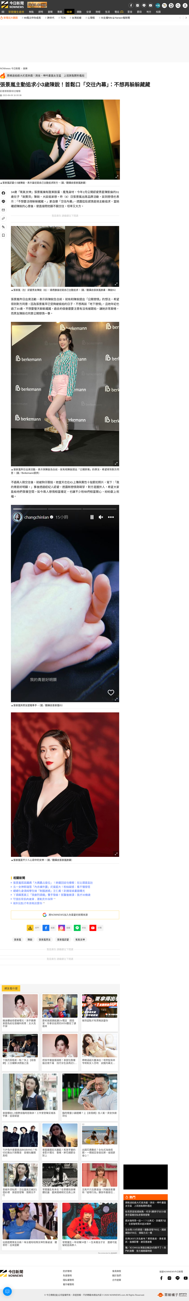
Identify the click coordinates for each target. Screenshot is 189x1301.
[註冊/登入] (185, 5)
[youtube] (150, 5)
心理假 (91, 17)
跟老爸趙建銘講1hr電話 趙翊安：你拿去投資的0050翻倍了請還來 (59, 1023)
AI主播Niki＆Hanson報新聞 (115, 17)
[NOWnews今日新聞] (12, 4)
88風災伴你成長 (32, 17)
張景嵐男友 (45, 939)
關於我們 (116, 1275)
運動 (79, 11)
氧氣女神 (80, 939)
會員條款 (116, 1271)
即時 (40, 11)
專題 (59, 11)
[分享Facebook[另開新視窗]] (3, 193)
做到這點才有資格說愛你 (95, 1020)
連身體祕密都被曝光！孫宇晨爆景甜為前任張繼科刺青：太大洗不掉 (19, 1023)
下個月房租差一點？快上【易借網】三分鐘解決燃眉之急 (19, 1061)
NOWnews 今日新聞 (10, 68)
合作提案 (116, 1280)
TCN (63, 17)
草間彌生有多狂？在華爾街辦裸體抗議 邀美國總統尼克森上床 (58, 1191)
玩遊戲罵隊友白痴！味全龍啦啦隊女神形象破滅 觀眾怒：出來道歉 (30, 1243)
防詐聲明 (67, 1271)
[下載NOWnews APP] (171, 5)
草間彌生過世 (16, 12)
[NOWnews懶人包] (164, 5)
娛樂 (69, 12)
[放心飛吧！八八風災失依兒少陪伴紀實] (37, 4)
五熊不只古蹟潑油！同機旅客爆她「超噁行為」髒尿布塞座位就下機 (98, 1191)
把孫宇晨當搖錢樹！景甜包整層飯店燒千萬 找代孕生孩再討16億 (59, 1061)
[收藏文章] (3, 235)
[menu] (3, 12)
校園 (158, 11)
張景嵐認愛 (63, 939)
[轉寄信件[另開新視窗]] (3, 210)
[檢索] (178, 5)
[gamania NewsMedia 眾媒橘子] (172, 1295)
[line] (144, 5)
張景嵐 (17, 939)
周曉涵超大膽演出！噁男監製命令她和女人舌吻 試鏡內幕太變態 (98, 1061)
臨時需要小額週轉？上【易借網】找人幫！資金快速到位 (89, 1114)
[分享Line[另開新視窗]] (3, 201)
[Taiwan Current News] (157, 5)
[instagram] (137, 5)
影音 (130, 11)
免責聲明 (67, 1275)
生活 (107, 11)
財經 (98, 11)
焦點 (31, 11)
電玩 (117, 11)
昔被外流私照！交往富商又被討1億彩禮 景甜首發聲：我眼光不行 (20, 1192)
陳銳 (30, 939)
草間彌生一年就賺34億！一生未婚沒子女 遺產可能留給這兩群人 (89, 1243)
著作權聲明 (68, 1284)
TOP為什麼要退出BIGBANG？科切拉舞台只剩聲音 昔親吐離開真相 (20, 1153)
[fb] (131, 5)
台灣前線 (76, 17)
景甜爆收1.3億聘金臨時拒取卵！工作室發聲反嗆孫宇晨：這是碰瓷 (29, 1114)
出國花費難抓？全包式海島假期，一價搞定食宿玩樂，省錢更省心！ (98, 1153)
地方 (148, 11)
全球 (88, 11)
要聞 (50, 11)
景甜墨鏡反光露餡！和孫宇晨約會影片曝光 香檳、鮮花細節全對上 (58, 1153)
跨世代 (50, 17)
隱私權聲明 (68, 1280)
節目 (139, 11)
